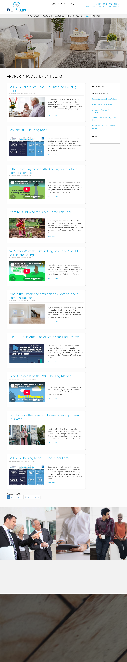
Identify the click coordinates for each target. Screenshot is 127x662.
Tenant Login (114, 4)
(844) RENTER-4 (63, 4)
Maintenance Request (95, 6)
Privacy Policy (47, 623)
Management (46, 16)
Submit (112, 584)
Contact (96, 16)
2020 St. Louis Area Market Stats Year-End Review (44, 337)
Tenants (70, 16)
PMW (30, 623)
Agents (79, 16)
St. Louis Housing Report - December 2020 (39, 458)
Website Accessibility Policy (93, 644)
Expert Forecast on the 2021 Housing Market (40, 376)
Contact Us (58, 623)
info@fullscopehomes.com (76, 644)
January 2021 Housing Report (29, 130)
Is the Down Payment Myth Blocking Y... (101, 111)
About (87, 16)
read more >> (53, 115)
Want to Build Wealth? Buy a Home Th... (104, 119)
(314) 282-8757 (114, 611)
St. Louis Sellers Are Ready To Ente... (104, 99)
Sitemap (37, 623)
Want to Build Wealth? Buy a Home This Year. (40, 212)
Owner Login (101, 4)
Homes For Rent (113, 6)
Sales (36, 16)
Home (29, 16)
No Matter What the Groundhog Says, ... (103, 127)
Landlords (59, 16)
